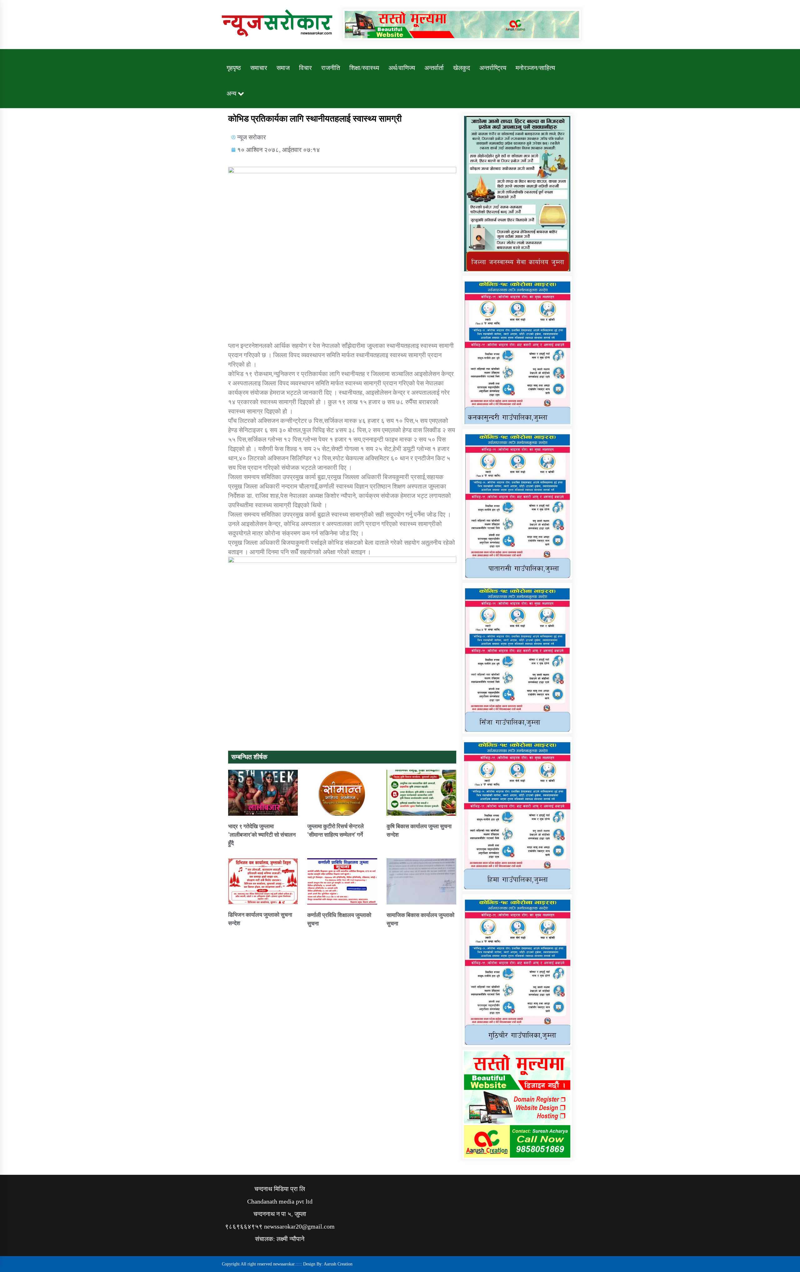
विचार (305, 67)
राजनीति (330, 67)
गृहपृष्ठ (234, 67)
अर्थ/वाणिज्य (401, 67)
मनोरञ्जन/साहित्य (535, 67)
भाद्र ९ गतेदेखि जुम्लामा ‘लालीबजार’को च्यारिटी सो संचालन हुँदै (262, 834)
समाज (283, 67)
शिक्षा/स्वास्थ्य (364, 67)
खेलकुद (461, 67)
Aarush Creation (338, 1264)
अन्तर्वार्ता (434, 67)
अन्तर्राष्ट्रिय (492, 67)
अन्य (231, 93)
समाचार (258, 67)
